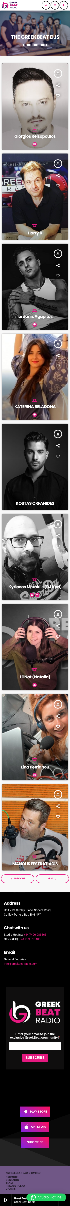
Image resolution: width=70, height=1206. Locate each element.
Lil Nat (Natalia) (35, 677)
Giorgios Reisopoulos (35, 136)
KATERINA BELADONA (35, 407)
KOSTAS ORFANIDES (35, 503)
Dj (34, 129)
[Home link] (10, 5)
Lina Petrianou (35, 767)
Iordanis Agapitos (35, 316)
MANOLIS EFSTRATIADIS (35, 864)
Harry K (35, 233)
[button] (46, 1197)
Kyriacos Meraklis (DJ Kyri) (35, 587)
